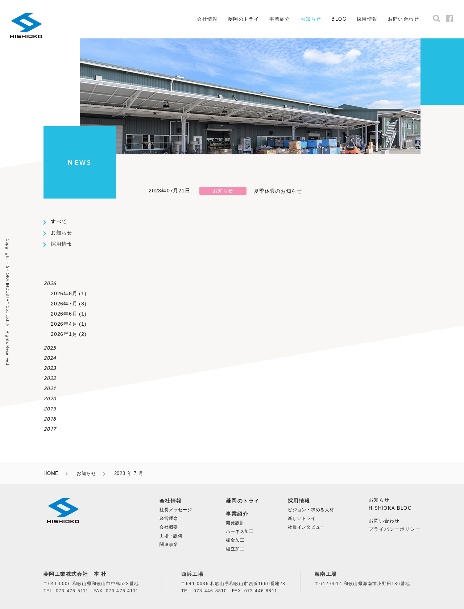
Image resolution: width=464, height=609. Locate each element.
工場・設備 (171, 535)
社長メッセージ (176, 509)
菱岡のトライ (243, 19)
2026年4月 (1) (68, 324)
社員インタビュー (306, 527)
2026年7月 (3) (68, 303)
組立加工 (235, 548)
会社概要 (169, 527)
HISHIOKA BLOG (390, 508)
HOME (51, 473)
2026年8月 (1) (68, 293)
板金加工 (235, 540)
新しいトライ (302, 518)
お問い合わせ (403, 19)
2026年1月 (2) (68, 334)
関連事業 (169, 544)
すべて (59, 221)
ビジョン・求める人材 (311, 509)
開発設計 (235, 522)
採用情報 (61, 244)
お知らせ (311, 19)
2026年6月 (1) (68, 314)
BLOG (339, 19)
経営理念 (169, 518)
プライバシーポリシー (394, 529)
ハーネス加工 (240, 531)
